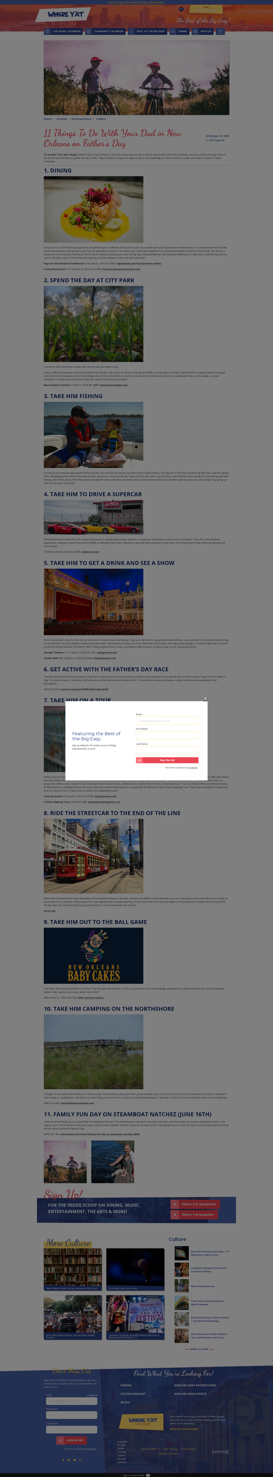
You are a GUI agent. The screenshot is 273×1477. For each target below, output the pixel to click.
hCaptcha (193, 767)
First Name (142, 728)
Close (205, 699)
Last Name (141, 743)
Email (139, 714)
